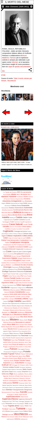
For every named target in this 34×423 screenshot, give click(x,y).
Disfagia (20, 258)
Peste (10, 344)
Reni (28, 356)
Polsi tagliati (21, 349)
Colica (15, 233)
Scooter (16, 367)
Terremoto (8, 403)
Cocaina (13, 229)
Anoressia (28, 201)
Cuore (8, 251)
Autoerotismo (19, 208)
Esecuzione (27, 269)
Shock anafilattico (19, 374)
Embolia (30, 265)
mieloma (17, 419)
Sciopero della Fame (26, 365)
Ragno (6, 356)
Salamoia (6, 360)
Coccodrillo (26, 229)
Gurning (30, 282)
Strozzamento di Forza (8, 392)
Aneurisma (6, 201)
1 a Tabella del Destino (10, 192)
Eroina (20, 269)
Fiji (22, 276)
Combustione (24, 240)
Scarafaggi (28, 363)
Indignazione (22, 287)
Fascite (13, 274)
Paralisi (8, 338)
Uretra (21, 411)
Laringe (27, 296)
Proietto (26, 351)
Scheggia (14, 365)
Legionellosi (4, 299)
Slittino (25, 380)
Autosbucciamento (7, 210)
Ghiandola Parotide (9, 280)
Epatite (28, 267)
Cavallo (25, 224)
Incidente (5, 287)
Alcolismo (24, 194)
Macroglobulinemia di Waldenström (18, 303)
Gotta (20, 282)
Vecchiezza (11, 81)
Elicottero (24, 265)
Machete (5, 303)
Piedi (29, 344)
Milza (29, 314)
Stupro (18, 392)
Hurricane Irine (11, 285)
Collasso (19, 233)
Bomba (15, 215)
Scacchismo (19, 363)
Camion (16, 219)
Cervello (6, 226)
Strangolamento (18, 389)
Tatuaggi (21, 401)
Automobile (28, 208)
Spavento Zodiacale (18, 385)
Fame (8, 274)
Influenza (6, 290)
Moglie (30, 320)
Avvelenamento (18, 210)
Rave (24, 356)
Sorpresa (21, 383)
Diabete (14, 258)
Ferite (10, 276)
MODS (28, 301)
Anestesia (27, 199)
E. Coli (12, 265)
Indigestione (13, 287)
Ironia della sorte (15, 294)
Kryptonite (12, 296)
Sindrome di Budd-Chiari (16, 376)
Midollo (25, 314)
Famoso (13, 58)
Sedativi (4, 369)
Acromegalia (7, 194)
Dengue (18, 256)
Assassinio (25, 205)
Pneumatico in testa (22, 346)
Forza (25, 276)
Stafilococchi (28, 387)
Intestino (12, 292)
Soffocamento (7, 383)
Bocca (10, 215)
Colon (5, 238)
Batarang (10, 212)
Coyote (30, 247)
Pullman (17, 354)
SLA (19, 358)
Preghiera (14, 351)
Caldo (30, 217)
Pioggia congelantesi (9, 346)
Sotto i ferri (28, 383)
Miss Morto (24, 317)
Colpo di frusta (12, 238)
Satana (27, 360)
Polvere (27, 349)
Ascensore (8, 205)
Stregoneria (28, 389)
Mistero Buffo (23, 320)
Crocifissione (27, 249)
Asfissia (14, 205)
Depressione (6, 258)
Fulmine (6, 278)
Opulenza (15, 331)
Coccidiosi (19, 229)
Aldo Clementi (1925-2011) (17, 7)
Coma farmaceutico (12, 240)
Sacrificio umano (27, 358)
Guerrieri (24, 282)
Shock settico (28, 374)
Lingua (31, 299)
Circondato (18, 226)
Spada (4, 385)
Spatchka (9, 385)
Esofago (5, 271)
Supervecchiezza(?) (25, 399)
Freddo (29, 276)
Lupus (24, 301)
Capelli (22, 222)
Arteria (8, 203)
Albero (18, 194)
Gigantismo (5, 282)
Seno (25, 369)
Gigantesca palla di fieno (23, 280)
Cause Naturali (16, 224)
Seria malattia (17, 371)
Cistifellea (8, 229)
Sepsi (11, 371)
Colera (11, 233)
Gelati (23, 278)
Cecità (30, 224)
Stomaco (9, 390)
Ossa (11, 333)
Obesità (10, 329)
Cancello (27, 219)
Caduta (19, 217)
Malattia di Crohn (18, 308)
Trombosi (5, 409)
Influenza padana (15, 290)
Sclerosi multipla (8, 367)
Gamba (18, 278)
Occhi (15, 329)
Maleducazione (14, 310)
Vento (30, 414)
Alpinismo (5, 197)
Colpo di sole (21, 238)
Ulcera (7, 411)
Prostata (4, 354)
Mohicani (6, 322)
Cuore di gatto (26, 251)
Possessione (7, 351)
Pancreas (24, 335)
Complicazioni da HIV (9, 244)
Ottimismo (16, 333)
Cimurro (11, 226)
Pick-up (25, 344)
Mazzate (14, 312)
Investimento (20, 292)
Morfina (4, 324)
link (3, 71)
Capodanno (28, 222)
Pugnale (11, 354)
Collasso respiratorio (14, 236)
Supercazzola (23, 394)
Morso (9, 324)
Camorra (22, 219)
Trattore (21, 406)
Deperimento (26, 256)
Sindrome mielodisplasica (10, 380)
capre (10, 67)
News (22, 326)
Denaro (14, 256)
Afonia (13, 194)
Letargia (11, 299)
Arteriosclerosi (15, 203)
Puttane (23, 354)
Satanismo (6, 363)
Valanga (5, 414)
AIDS (18, 192)
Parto (13, 340)
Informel (15, 62)
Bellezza (17, 212)
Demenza (7, 256)
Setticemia (5, 374)
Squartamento (19, 387)
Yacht (31, 417)
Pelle (16, 340)
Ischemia (24, 294)
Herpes (5, 285)
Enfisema (22, 267)
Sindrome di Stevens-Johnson (21, 378)
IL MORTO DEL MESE (17, 2)
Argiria (3, 203)
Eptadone (11, 269)
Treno (26, 406)
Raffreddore (29, 354)
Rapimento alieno (17, 356)
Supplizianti (5, 401)
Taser (17, 401)
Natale (30, 324)
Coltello (28, 238)
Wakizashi (26, 417)
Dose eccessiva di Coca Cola (15, 262)
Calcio (25, 217)
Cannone (17, 222)
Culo (4, 251)
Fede (29, 274)
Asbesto (30, 203)
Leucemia (18, 299)
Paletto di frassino (11, 335)
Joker (29, 294)
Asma (19, 205)
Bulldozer (12, 217)
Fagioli (5, 274)
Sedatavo (28, 367)
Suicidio (23, 392)
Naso (26, 324)
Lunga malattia (14, 301)
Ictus (19, 285)
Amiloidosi (20, 196)
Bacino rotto (28, 210)
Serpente (25, 371)
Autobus (11, 208)
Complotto (11, 247)
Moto (13, 324)
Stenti (3, 389)
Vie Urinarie (10, 417)
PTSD (3, 335)
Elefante (17, 265)
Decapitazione (19, 254)
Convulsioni (19, 247)
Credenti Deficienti (9, 249)
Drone (8, 265)
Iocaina (27, 292)
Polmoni (13, 349)
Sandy (12, 360)
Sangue (16, 360)
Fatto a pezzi (19, 274)
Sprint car (12, 387)
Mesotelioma (18, 314)
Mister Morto (5, 320)
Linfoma (25, 299)
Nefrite (3, 326)
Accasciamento (26, 192)
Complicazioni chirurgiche (19, 242)
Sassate (22, 360)
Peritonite (21, 340)
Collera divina (27, 236)
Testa (26, 403)
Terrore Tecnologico (18, 403)
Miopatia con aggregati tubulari (10, 317)
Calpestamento (8, 219)
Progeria (20, 351)
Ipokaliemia (6, 294)
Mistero (14, 319)
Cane (12, 222)
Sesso (30, 371)
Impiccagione (26, 285)
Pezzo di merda (17, 344)
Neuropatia (16, 326)
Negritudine (9, 326)
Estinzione (20, 271)
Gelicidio (27, 278)
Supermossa (24, 396)
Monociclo (12, 322)
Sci (19, 365)
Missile (30, 317)
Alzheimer (13, 197)
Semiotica (19, 369)
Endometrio (15, 267)
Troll (30, 406)
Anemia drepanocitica (16, 199)
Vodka (16, 417)
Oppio (10, 331)
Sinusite (20, 380)
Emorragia (7, 267)
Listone (5, 301)
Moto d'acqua (20, 324)
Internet (6, 292)
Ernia (15, 269)
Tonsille (5, 406)
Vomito (21, 417)
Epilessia (5, 269)
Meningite (6, 314)
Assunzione (5, 208)
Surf (10, 401)
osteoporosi (23, 419)
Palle (19, 335)
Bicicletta (25, 212)
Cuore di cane (16, 251)
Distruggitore (16, 260)
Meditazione (21, 312)
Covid (25, 247)
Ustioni (25, 411)
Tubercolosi (12, 409)
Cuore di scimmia (8, 254)
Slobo (29, 380)
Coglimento (8, 231)
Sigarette (5, 376)
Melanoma (28, 312)
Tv (27, 409)
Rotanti (15, 358)
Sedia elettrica (11, 369)
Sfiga (11, 374)
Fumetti (12, 278)
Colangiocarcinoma (20, 231)
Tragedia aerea (13, 406)
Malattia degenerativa (18, 306)
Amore (26, 196)
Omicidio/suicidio (22, 329)
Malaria (9, 306)
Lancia (23, 296)
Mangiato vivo (6, 312)
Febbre (26, 274)
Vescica (4, 417)
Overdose (27, 333)
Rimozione (5, 358)
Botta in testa (22, 215)
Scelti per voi (6, 365)
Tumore (20, 408)
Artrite (25, 203)
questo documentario (23, 67)
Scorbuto (22, 367)
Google (16, 282)
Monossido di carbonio (23, 322)
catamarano (10, 419)
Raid (10, 356)
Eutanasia (28, 271)
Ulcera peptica (14, 411)
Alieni (29, 194)
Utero (30, 411)
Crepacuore (19, 249)
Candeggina (6, 222)
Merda (12, 314)
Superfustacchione (13, 397)
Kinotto (6, 296)
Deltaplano (27, 254)
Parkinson (7, 340)
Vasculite (10, 414)
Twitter (30, 409)
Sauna (13, 363)
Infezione (29, 288)
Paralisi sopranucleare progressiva (21, 338)
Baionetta (4, 212)
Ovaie (21, 333)
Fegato (5, 276)
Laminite (17, 296)
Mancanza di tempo (25, 310)
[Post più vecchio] (28, 116)
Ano (23, 201)
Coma (3, 240)
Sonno (15, 383)
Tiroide (31, 403)
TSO (13, 401)
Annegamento (16, 201)
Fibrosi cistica (16, 276)
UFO (3, 411)
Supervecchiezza (10, 399)
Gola (11, 282)
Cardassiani (5, 224)
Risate (11, 358)
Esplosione (12, 271)
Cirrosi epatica (26, 226)
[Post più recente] (6, 116)
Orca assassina (22, 331)
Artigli (21, 203)
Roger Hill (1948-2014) (10, 127)
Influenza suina (26, 290)
